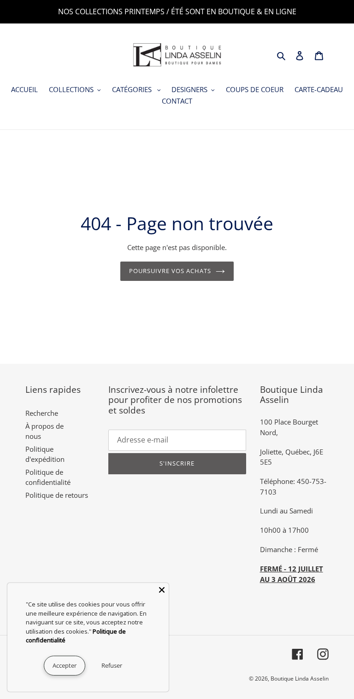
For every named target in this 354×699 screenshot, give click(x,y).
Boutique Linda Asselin (300, 678)
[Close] (161, 589)
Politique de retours (56, 495)
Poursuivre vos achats (170, 271)
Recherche (41, 413)
